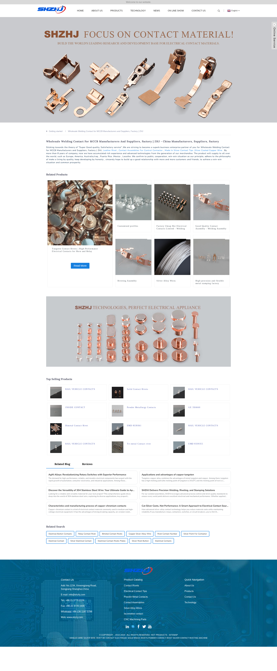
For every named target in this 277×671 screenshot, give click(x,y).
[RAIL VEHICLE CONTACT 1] (166, 423)
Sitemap (173, 635)
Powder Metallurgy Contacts (141, 407)
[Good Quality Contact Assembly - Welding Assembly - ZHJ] (211, 202)
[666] (166, 441)
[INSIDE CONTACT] (56, 410)
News (157, 10)
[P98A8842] (149, 237)
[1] (188, 237)
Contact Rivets (131, 585)
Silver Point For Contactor (195, 533)
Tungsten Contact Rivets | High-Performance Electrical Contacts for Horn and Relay (75, 250)
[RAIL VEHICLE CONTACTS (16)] (104, 387)
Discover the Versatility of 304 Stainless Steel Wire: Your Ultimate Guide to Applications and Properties (91, 490)
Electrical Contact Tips (135, 591)
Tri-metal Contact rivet (139, 444)
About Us (97, 10)
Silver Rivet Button (140, 541)
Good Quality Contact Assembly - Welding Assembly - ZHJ (211, 228)
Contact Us (199, 10)
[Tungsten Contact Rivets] (110, 182)
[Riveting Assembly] (133, 257)
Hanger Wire (76, 638)
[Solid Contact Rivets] (117, 392)
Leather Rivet (110, 150)
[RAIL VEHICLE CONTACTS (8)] (227, 423)
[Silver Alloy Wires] (172, 257)
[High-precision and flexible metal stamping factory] (211, 257)
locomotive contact (133, 613)
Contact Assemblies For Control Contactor (141, 150)
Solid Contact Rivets (137, 389)
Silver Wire (90, 638)
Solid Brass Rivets (138, 638)
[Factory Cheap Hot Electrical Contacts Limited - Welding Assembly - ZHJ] (172, 202)
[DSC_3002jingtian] (166, 387)
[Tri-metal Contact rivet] (117, 447)
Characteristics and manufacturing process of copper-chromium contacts (87, 505)
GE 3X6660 (194, 407)
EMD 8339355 (195, 444)
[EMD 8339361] (117, 429)
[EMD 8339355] (179, 447)
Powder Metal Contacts (136, 597)
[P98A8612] (166, 405)
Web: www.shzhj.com (72, 617)
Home (80, 10)
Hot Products (159, 635)
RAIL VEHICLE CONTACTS (80, 389)
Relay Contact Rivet (87, 533)
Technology (138, 10)
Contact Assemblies (134, 602)
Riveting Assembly (127, 281)
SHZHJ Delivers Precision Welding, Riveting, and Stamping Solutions (178, 490)
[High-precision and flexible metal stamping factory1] (227, 237)
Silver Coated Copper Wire (208, 150)
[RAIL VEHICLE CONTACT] (227, 441)
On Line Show (176, 10)
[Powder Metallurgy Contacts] (117, 410)
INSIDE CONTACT (75, 407)
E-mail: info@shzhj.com (73, 594)
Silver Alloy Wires (166, 281)
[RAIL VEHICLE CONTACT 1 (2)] (227, 405)
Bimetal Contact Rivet (76, 426)
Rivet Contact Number (167, 533)
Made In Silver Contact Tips (179, 150)
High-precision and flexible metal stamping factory (209, 282)
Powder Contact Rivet (160, 638)
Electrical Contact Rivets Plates (112, 541)
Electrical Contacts (163, 541)
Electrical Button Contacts (60, 533)
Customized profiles (128, 226)
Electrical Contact (56, 541)
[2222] (104, 423)
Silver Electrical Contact (80, 541)
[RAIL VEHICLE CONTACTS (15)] (104, 441)
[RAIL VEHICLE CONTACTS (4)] (227, 387)
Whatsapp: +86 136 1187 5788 (76, 611)
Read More (80, 265)
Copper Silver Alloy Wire (140, 533)
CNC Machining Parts (135, 619)
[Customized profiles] (133, 202)
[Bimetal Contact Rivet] (56, 429)
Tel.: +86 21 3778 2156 (72, 600)
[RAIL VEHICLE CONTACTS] (56, 392)
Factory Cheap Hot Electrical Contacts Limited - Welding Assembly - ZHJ (172, 228)
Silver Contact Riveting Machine (190, 638)
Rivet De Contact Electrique (111, 638)
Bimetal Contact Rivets (112, 533)
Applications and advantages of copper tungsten (168, 474)
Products (116, 10)
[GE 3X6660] (179, 410)
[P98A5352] (149, 182)
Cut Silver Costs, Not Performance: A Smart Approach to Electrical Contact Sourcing (185, 505)
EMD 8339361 (134, 426)
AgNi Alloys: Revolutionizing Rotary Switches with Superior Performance (87, 474)
